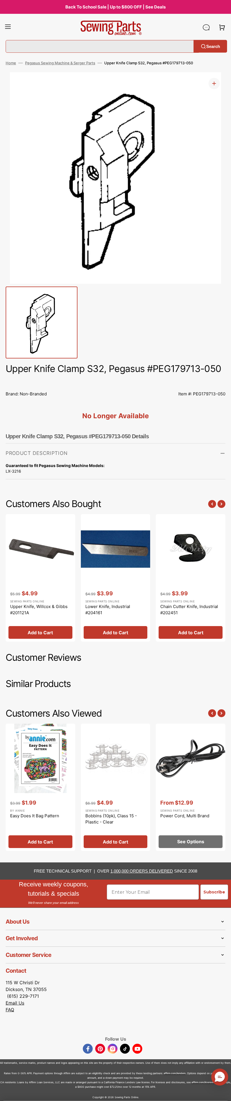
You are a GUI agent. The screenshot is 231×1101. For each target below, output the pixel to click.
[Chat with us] (206, 27)
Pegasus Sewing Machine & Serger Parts (60, 63)
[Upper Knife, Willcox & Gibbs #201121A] (40, 578)
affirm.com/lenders (175, 1073)
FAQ (10, 1009)
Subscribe (214, 892)
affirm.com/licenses (203, 1082)
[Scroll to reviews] (115, 381)
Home (11, 63)
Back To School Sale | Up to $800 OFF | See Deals (115, 7)
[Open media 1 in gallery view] (214, 83)
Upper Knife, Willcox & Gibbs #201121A (39, 610)
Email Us (15, 1003)
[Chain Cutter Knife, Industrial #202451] (190, 578)
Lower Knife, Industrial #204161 (107, 610)
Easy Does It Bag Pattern (34, 815)
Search (213, 46)
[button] (8, 27)
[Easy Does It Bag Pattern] (40, 787)
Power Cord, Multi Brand (184, 815)
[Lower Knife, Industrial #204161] (115, 578)
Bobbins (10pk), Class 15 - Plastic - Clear (111, 819)
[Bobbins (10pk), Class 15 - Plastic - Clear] (115, 787)
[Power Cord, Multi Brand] (190, 787)
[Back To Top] (222, 1092)
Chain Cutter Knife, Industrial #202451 (189, 610)
